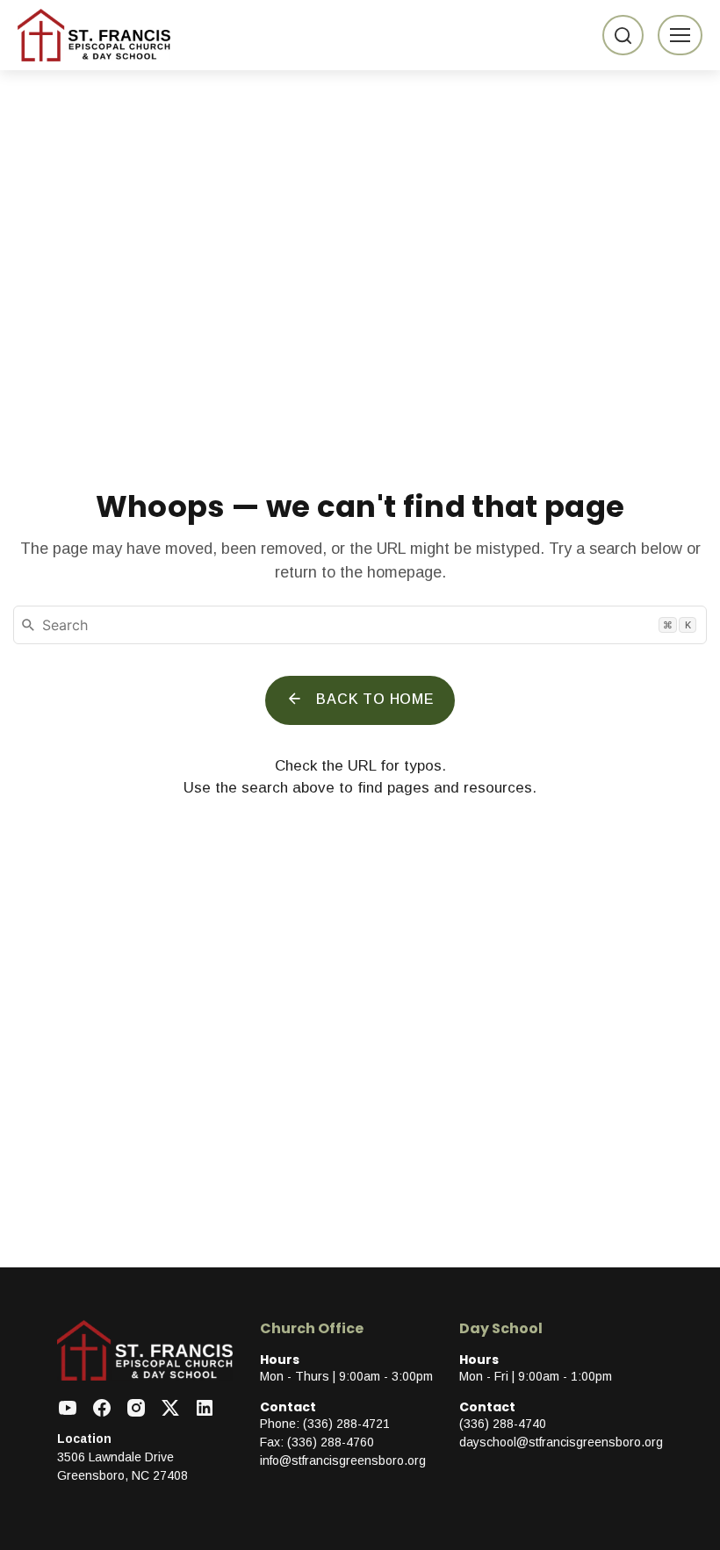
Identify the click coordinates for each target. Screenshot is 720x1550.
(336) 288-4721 (346, 1424)
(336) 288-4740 (502, 1424)
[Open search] (623, 35)
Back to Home (375, 699)
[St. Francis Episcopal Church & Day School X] (170, 1409)
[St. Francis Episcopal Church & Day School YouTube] (67, 1409)
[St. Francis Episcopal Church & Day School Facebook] (101, 1409)
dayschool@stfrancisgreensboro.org (561, 1442)
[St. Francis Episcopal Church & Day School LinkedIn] (204, 1409)
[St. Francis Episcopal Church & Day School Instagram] (136, 1409)
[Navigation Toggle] (680, 35)
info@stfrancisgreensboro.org (343, 1460)
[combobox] (360, 625)
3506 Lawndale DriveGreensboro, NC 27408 (122, 1466)
